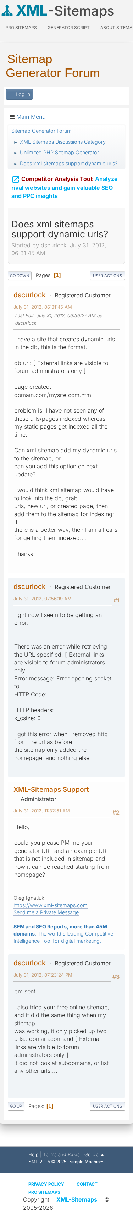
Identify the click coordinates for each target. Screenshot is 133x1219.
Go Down (19, 275)
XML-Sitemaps (76, 1199)
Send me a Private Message (46, 912)
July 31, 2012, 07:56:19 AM (42, 598)
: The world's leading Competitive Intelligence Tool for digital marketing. (63, 933)
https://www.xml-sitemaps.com (50, 905)
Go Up (16, 1106)
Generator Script (69, 27)
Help (33, 1154)
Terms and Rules (61, 1154)
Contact (87, 1184)
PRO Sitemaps (21, 27)
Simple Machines (87, 1161)
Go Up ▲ (94, 1154)
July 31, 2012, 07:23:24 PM (42, 975)
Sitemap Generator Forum (53, 65)
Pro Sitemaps (44, 1192)
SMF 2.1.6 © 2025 (47, 1161)
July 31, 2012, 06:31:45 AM (42, 307)
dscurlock (29, 295)
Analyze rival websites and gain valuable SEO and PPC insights (64, 187)
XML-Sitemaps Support (51, 789)
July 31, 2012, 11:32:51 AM (41, 810)
